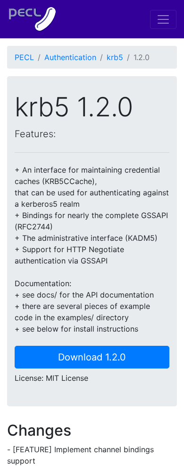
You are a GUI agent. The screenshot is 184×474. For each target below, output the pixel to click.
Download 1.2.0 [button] (92, 357)
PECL (24, 57)
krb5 (115, 57)
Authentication (70, 57)
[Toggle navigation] (163, 19)
